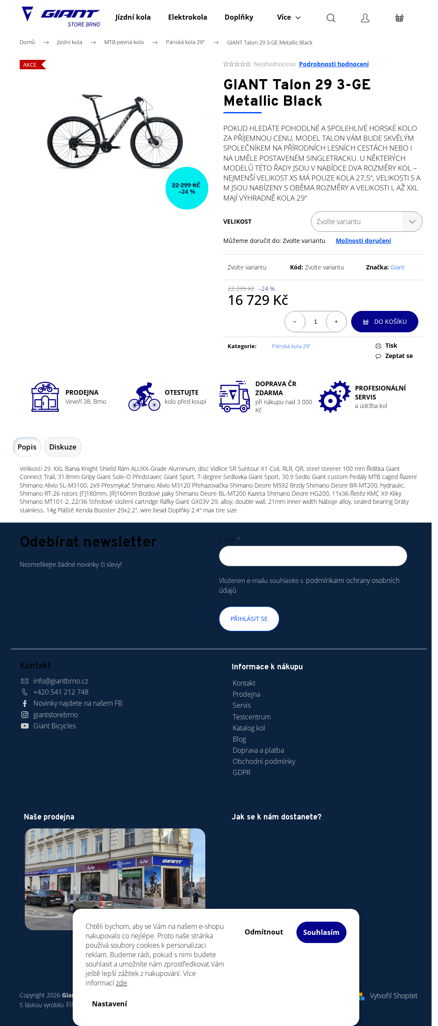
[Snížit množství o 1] (295, 321)
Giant (398, 267)
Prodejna (246, 694)
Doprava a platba (258, 750)
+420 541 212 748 (61, 692)
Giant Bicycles (54, 725)
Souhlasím (321, 932)
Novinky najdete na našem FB (77, 703)
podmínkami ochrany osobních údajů (309, 585)
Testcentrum (252, 716)
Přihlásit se (249, 619)
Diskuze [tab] (63, 447)
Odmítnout (264, 932)
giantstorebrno (55, 714)
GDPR (242, 772)
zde (121, 983)
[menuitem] (133, 17)
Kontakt (244, 683)
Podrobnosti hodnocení (334, 64)
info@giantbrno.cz (60, 681)
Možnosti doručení (363, 241)
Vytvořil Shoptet (393, 995)
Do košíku (390, 321)
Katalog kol (249, 728)
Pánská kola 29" (291, 346)
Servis (242, 705)
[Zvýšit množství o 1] (336, 321)
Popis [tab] (27, 447)
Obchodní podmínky (264, 761)
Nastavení (109, 1003)
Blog (239, 739)
